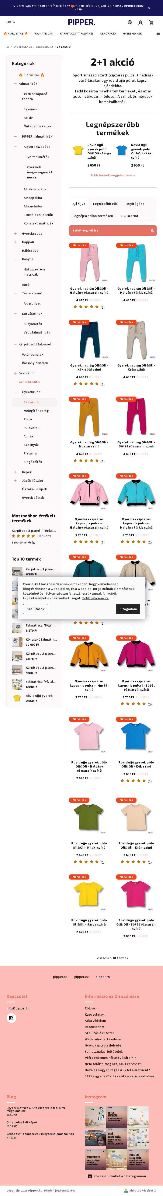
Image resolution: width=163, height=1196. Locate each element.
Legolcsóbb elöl (105, 203)
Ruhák (29, 436)
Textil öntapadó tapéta (34, 96)
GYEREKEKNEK (29, 382)
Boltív (28, 117)
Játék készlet (33, 480)
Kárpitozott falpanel (35, 344)
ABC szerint (129, 216)
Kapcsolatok (94, 1014)
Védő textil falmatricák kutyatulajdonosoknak (40, 1133)
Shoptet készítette (142, 1191)
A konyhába (33, 206)
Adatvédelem (95, 1020)
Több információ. (95, 598)
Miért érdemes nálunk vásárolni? (110, 1057)
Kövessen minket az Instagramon (120, 1176)
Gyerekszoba (32, 233)
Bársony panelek (35, 363)
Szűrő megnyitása (85, 231)
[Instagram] (11, 1018)
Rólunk (90, 1008)
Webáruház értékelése (103, 1039)
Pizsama (30, 453)
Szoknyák (31, 445)
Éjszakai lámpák (34, 489)
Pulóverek (32, 428)
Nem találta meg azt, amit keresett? (113, 1064)
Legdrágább (135, 203)
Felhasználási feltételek (104, 1051)
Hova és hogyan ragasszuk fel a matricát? (117, 1070)
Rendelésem (94, 1027)
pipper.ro (103, 977)
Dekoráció (27, 373)
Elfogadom (128, 609)
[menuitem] (15, 34)
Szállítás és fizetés (99, 1033)
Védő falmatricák (37, 332)
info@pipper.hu (19, 1008)
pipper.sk (60, 977)
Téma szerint (32, 293)
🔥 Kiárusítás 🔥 (32, 75)
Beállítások (36, 609)
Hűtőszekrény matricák (35, 272)
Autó (26, 284)
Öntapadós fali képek (22, 1122)
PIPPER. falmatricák (37, 136)
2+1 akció (31, 402)
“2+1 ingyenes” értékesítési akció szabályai (119, 1076)
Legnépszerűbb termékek (93, 216)
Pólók (28, 419)
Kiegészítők (33, 462)
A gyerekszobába (37, 146)
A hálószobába (35, 189)
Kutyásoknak (32, 313)
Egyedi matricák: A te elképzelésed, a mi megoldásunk (36, 1109)
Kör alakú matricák (38, 223)
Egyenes (30, 109)
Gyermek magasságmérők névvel (40, 172)
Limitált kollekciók (38, 215)
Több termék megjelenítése (111, 175)
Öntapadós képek (38, 126)
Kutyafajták (33, 324)
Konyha (28, 259)
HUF (9, 22)
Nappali (28, 242)
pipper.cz (81, 977)
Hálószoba (30, 250)
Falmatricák (28, 83)
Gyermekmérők (37, 157)
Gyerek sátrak (33, 497)
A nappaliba (33, 198)
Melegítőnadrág (36, 410)
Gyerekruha (31, 392)
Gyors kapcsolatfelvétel (103, 1045)
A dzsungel (32, 303)
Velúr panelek (33, 354)
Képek (27, 472)
